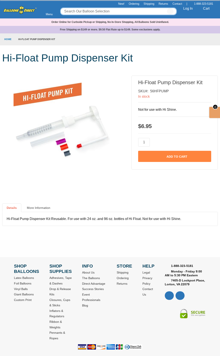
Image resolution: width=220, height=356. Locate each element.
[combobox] (118, 11)
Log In (188, 8)
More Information (38, 207)
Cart (206, 8)
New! (121, 3)
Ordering (134, 3)
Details (12, 207)
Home (7, 39)
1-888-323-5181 (203, 3)
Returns (163, 3)
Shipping (149, 3)
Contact (177, 3)
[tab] (11, 209)
